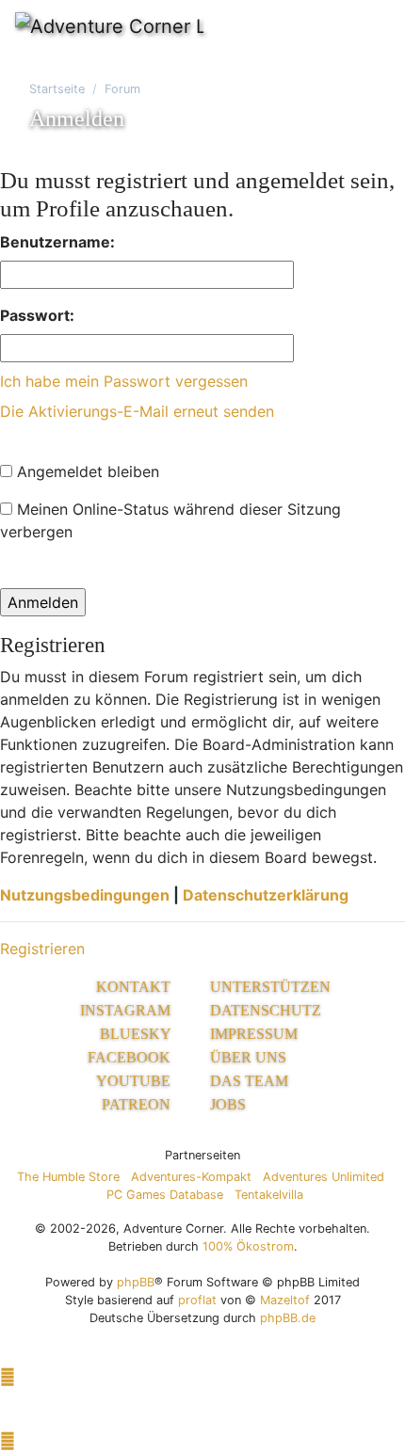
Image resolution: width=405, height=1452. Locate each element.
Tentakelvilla (269, 1195)
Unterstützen (270, 987)
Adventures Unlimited (323, 1177)
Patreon (138, 1104)
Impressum (254, 1034)
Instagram (127, 1010)
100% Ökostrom (248, 1246)
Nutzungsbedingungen (85, 895)
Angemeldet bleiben (85, 471)
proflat (197, 1300)
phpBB (135, 1282)
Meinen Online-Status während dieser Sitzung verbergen (170, 520)
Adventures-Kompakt (191, 1177)
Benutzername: (57, 241)
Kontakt (135, 987)
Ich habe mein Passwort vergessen (124, 381)
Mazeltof (285, 1300)
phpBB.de (288, 1318)
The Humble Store (68, 1177)
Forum (122, 89)
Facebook (131, 1057)
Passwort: (37, 315)
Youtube (135, 1081)
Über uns (248, 1057)
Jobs (228, 1104)
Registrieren (42, 948)
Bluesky (137, 1034)
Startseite (57, 89)
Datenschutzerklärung (265, 895)
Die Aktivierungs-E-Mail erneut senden (137, 411)
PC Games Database (164, 1195)
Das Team (249, 1081)
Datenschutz (265, 1010)
